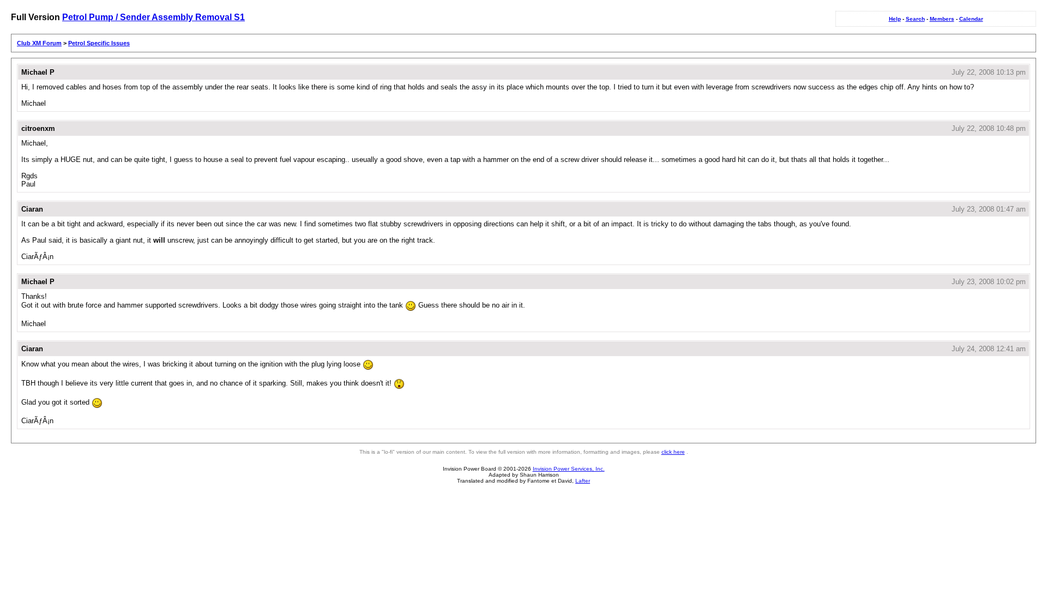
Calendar (971, 19)
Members (942, 19)
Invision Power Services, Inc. (569, 469)
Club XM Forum (39, 43)
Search (915, 19)
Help (895, 19)
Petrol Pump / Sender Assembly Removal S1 (153, 17)
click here (673, 452)
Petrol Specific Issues (99, 43)
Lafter (582, 481)
